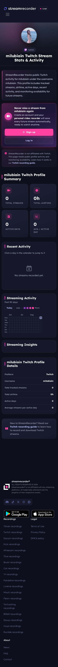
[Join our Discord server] (7, 502)
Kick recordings (12, 544)
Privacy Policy (38, 532)
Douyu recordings (13, 620)
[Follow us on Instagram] (24, 502)
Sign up (30, 132)
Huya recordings (12, 626)
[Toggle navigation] (8, 14)
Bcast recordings (12, 562)
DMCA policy (37, 538)
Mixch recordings (13, 592)
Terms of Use (37, 526)
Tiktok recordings (13, 526)
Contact (8, 659)
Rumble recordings (13, 632)
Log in (29, 140)
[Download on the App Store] (43, 513)
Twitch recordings (13, 532)
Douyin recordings (13, 538)
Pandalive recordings (14, 580)
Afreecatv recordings (15, 550)
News (6, 647)
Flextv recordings (13, 598)
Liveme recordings (13, 586)
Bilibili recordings (12, 614)
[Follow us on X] (18, 502)
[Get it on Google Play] (16, 513)
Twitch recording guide (23, 163)
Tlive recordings (12, 556)
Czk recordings (11, 568)
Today (9, 308)
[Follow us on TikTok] (13, 502)
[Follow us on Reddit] (29, 502)
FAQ (6, 653)
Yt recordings (11, 574)
